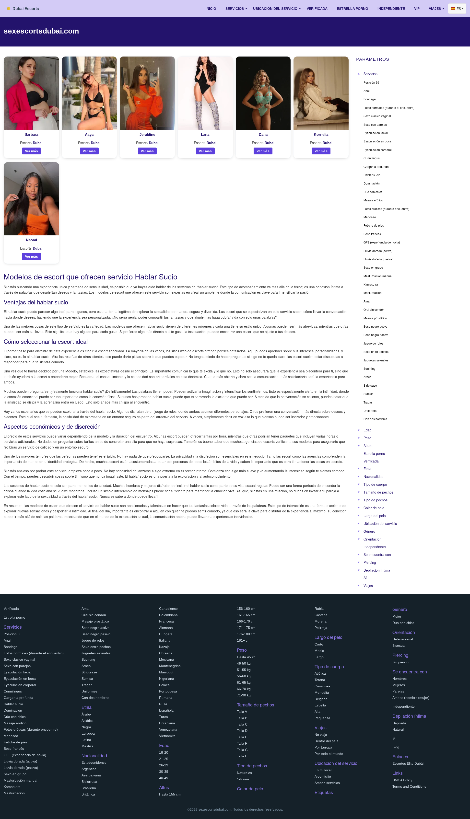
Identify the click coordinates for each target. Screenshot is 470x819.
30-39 (163, 771)
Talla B (242, 718)
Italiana (164, 640)
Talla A (242, 712)
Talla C (242, 724)
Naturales (244, 773)
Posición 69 (13, 634)
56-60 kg (244, 676)
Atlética (320, 673)
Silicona (243, 779)
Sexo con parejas (17, 666)
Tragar (87, 685)
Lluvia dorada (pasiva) (21, 768)
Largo (319, 657)
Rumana (165, 698)
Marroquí (166, 672)
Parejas (398, 691)
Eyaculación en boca (20, 679)
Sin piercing (401, 662)
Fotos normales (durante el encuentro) (34, 653)
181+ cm (243, 640)
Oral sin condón (94, 615)
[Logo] (28, 8)
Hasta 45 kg (246, 657)
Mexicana (166, 659)
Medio (319, 651)
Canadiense (168, 609)
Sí (365, 578)
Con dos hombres (95, 698)
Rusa (163, 704)
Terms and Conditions (409, 786)
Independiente (391, 9)
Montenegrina (170, 666)
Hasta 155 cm (170, 794)
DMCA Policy (402, 780)
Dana (263, 134)
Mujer (396, 616)
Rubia (319, 609)
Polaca (164, 685)
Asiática (88, 721)
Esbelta (320, 705)
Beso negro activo (95, 628)
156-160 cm (246, 609)
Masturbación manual (20, 780)
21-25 (163, 759)
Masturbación (14, 793)
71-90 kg (244, 695)
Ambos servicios (327, 783)
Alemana (166, 628)
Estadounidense (94, 762)
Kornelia (321, 134)
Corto (319, 644)
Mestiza (88, 746)
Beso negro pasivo (96, 634)
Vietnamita (167, 736)
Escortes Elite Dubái (407, 763)
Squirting (88, 659)
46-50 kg (244, 663)
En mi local (323, 770)
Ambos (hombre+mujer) (410, 698)
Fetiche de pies (15, 742)
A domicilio (323, 776)
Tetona (320, 680)
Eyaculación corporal (20, 685)
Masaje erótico (15, 723)
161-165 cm (246, 615)
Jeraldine (147, 134)
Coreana (166, 653)
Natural (398, 729)
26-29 (163, 765)
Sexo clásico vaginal (19, 659)
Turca (163, 717)
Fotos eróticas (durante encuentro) (31, 729)
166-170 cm (246, 621)
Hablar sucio (13, 704)
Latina (86, 740)
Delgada (321, 699)
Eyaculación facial (17, 672)
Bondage (11, 647)
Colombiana (168, 615)
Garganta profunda (18, 698)
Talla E (242, 737)
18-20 (163, 752)
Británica (88, 794)
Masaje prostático (95, 621)
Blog (395, 747)
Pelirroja (321, 628)
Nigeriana (166, 679)
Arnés (86, 666)
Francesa (166, 621)
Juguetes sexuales (96, 653)
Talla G (242, 750)
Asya (89, 134)
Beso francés (14, 748)
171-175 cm (246, 628)
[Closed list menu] (358, 74)
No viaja (321, 735)
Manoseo (11, 736)
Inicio (211, 9)
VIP (417, 9)
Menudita (322, 692)
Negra (86, 727)
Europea (88, 733)
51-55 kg (244, 670)
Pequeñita (322, 718)
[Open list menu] (358, 430)
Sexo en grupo (15, 774)
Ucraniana (167, 723)
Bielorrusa (89, 782)
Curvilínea (322, 686)
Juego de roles (93, 640)
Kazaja (164, 647)
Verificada (317, 9)
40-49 (163, 778)
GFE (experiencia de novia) (25, 755)
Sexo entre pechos (96, 647)
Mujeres (398, 685)
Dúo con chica (15, 717)
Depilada (399, 723)
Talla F (242, 743)
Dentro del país (326, 741)
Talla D (242, 731)
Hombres (399, 679)
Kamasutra (12, 787)
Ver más (31, 151)
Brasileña (89, 788)
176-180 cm (246, 634)
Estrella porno (352, 9)
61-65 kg (244, 682)
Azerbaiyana (91, 775)
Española (166, 710)
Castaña (321, 615)
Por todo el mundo (329, 754)
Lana (205, 134)
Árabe (86, 714)
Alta (317, 712)
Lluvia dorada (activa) (20, 761)
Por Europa (323, 747)
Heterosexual (402, 639)
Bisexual (398, 645)
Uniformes (89, 691)
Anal (7, 640)
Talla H (242, 756)
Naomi (31, 240)
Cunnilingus (13, 691)
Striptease (89, 672)
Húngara (166, 634)
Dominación (13, 710)
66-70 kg (244, 689)
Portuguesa (168, 691)
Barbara (31, 134)
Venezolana (168, 729)
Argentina (89, 769)
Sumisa (87, 679)
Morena (321, 621)
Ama (85, 609)
